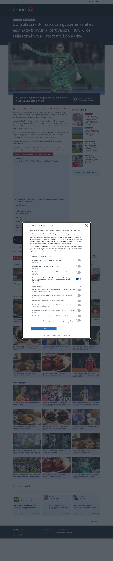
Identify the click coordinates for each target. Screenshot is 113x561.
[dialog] (56, 280)
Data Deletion (46, 335)
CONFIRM (44, 329)
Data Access (56, 335)
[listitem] (56, 256)
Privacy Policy (66, 335)
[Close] (87, 226)
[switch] (78, 260)
